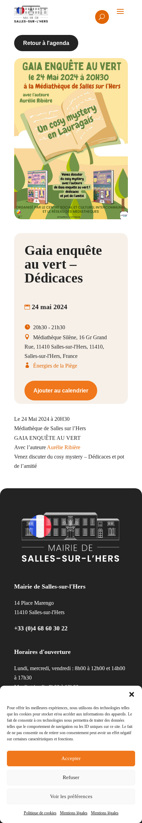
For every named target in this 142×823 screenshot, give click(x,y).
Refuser (71, 777)
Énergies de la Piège (55, 366)
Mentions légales (74, 813)
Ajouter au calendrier (60, 391)
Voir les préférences (71, 796)
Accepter (71, 758)
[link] (63, 447)
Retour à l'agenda (46, 43)
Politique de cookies (40, 813)
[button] (131, 694)
